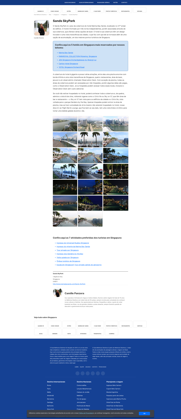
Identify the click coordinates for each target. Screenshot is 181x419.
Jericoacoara (81, 402)
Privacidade (102, 367)
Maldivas (80, 395)
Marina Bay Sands (83, 11)
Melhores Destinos (111, 342)
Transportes (97, 333)
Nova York (50, 409)
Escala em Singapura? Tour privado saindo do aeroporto (79, 265)
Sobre (77, 367)
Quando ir (40, 11)
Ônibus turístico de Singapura (68, 261)
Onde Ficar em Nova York (114, 409)
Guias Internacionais (86, 2)
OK (144, 413)
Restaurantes (125, 11)
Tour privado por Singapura (68, 250)
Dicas (40, 333)
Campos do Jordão (83, 392)
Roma (49, 385)
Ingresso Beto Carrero (113, 385)
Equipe (82, 367)
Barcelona (50, 399)
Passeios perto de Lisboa (114, 395)
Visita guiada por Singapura (67, 257)
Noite (69, 333)
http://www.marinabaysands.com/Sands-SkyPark (69, 284)
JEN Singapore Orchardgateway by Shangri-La (77, 60)
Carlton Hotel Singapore (68, 64)
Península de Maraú (83, 406)
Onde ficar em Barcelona (114, 406)
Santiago (50, 402)
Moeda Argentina (112, 392)
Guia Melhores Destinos (52, 2)
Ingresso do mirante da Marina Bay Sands (73, 247)
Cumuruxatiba (81, 385)
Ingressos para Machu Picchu (116, 399)
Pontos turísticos (111, 11)
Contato (124, 2)
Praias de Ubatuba (83, 409)
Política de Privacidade (86, 413)
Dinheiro (54, 333)
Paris (49, 389)
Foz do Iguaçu (81, 399)
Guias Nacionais (70, 2)
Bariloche (50, 406)
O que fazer (97, 11)
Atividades (83, 333)
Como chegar (55, 11)
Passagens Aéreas (103, 2)
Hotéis (115, 2)
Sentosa (139, 326)
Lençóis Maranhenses (84, 389)
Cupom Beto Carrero (113, 389)
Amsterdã (50, 395)
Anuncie (87, 367)
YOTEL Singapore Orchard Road (71, 67)
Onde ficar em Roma (113, 402)
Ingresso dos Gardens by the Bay (70, 254)
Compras (111, 333)
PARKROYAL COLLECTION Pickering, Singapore (78, 56)
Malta (49, 392)
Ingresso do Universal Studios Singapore (73, 243)
